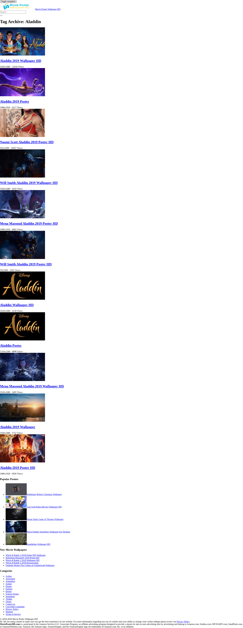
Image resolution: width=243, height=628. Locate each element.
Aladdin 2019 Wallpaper (17, 427)
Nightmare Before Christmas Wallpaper (44, 494)
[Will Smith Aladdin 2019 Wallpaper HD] (22, 177)
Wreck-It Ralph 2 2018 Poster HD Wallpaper (26, 555)
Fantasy (9, 589)
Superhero (10, 596)
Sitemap (9, 612)
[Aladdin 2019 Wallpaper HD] (22, 55)
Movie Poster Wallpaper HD (47, 9)
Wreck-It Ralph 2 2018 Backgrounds (22, 563)
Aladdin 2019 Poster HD (17, 467)
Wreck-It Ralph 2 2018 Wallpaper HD (23, 560)
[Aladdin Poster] (22, 339)
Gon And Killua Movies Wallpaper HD (44, 507)
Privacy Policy (12, 609)
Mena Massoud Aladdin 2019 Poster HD (29, 223)
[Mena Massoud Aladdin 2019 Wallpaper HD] (22, 380)
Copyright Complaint (15, 606)
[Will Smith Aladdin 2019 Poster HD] (22, 258)
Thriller (9, 599)
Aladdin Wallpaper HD (17, 305)
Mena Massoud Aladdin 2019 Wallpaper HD (32, 386)
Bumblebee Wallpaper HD (38, 544)
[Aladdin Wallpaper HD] (22, 299)
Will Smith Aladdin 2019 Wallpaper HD (29, 183)
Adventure (10, 579)
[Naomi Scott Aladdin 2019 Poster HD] (22, 136)
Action (9, 576)
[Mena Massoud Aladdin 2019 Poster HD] (22, 217)
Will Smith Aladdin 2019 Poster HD (26, 264)
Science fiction (12, 594)
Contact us (10, 604)
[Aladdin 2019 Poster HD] (22, 461)
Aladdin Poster (11, 345)
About (8, 601)
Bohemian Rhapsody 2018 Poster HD (22, 558)
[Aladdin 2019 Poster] (22, 95)
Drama (9, 586)
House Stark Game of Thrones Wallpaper (45, 519)
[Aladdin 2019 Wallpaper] (22, 421)
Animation (10, 581)
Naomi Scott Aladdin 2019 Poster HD (27, 142)
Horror (9, 591)
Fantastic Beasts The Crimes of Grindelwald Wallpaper (30, 565)
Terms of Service (13, 614)
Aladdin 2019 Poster (14, 101)
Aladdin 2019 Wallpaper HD (20, 61)
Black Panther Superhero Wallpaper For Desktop (48, 532)
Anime (9, 584)
